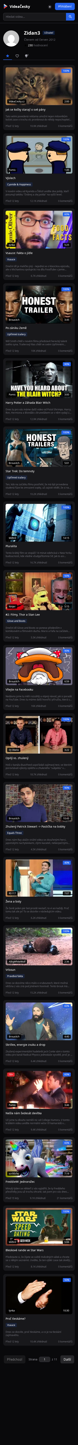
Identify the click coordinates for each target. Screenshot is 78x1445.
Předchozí (14, 1359)
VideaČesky (20, 6)
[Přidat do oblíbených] (10, 72)
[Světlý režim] (49, 6)
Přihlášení (65, 6)
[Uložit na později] (17, 72)
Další (67, 1359)
